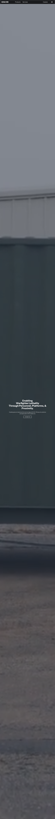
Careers (45, 2)
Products (18, 2)
